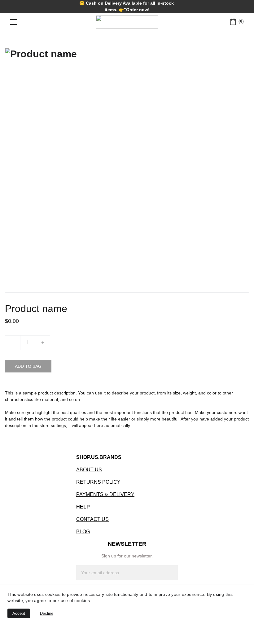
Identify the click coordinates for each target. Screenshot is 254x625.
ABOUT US (89, 469)
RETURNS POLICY (98, 482)
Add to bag (28, 366)
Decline (46, 613)
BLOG (83, 531)
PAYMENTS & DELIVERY (105, 494)
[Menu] (13, 22)
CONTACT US (92, 519)
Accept (18, 613)
